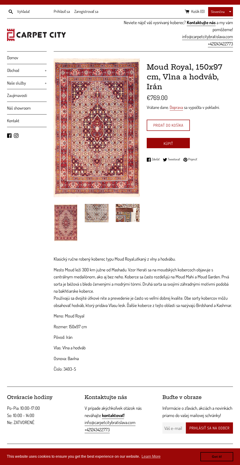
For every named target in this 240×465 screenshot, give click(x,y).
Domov (12, 57)
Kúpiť (168, 143)
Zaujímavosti (17, 95)
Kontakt (13, 120)
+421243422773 (220, 44)
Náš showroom (19, 108)
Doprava (176, 107)
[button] (220, 11)
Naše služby (27, 82)
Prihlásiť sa (62, 11)
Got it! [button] (217, 456)
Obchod (27, 70)
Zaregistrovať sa (86, 11)
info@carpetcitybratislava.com (207, 36)
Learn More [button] (151, 456)
